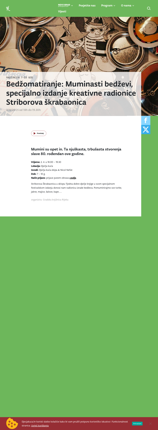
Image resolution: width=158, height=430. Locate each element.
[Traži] (149, 8)
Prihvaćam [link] (137, 424)
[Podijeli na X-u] (145, 129)
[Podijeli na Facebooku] (145, 120)
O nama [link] (126, 5)
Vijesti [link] (62, 11)
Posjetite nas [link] (87, 5)
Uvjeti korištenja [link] (40, 425)
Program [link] (106, 5)
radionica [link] (13, 77)
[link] (8, 8)
